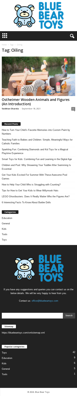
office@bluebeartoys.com (45, 300)
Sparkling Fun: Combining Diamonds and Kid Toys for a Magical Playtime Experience (35, 151)
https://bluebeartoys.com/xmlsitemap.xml (23, 332)
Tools (4, 234)
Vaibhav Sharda (10, 108)
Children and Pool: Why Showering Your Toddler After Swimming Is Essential (36, 167)
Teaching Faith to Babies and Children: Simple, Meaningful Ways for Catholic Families (37, 141)
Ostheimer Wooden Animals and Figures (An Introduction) (35, 101)
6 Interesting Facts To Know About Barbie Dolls (26, 202)
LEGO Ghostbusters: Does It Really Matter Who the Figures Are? (35, 196)
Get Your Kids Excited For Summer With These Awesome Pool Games (34, 176)
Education (7, 218)
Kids (4, 229)
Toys (4, 239)
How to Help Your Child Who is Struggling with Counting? (31, 184)
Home (4, 44)
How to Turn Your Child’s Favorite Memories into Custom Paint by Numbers (36, 132)
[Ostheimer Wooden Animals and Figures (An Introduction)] (38, 76)
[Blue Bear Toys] (38, 15)
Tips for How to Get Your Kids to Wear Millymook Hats (30, 190)
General (6, 223)
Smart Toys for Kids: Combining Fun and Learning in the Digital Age (37, 159)
